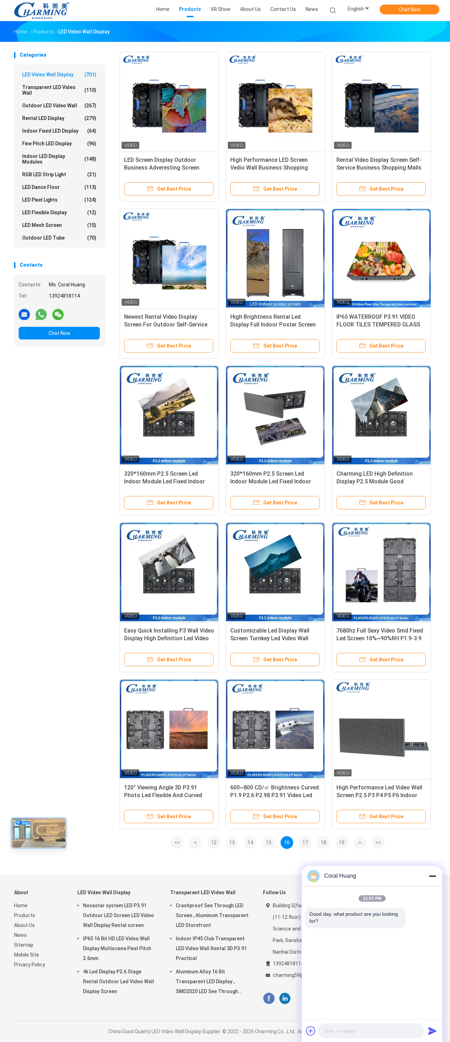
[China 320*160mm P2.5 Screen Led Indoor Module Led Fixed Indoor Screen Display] (169, 415)
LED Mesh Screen (59, 225)
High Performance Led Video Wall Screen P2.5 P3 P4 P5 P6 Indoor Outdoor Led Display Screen (379, 795)
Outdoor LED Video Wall (59, 105)
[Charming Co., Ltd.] (41, 10)
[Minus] (432, 876)
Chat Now (409, 9)
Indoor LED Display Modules (59, 159)
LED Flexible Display (59, 212)
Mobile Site (26, 955)
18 (323, 842)
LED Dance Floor (59, 187)
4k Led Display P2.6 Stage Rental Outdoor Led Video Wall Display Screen (118, 981)
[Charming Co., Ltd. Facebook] (269, 998)
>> (378, 842)
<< (177, 842)
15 (268, 842)
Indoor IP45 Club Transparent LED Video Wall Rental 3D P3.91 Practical (211, 948)
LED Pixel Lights (59, 200)
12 (214, 842)
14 (250, 842)
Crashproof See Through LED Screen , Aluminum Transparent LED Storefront (212, 915)
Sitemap (23, 945)
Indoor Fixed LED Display (59, 131)
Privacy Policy (29, 964)
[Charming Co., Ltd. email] (24, 314)
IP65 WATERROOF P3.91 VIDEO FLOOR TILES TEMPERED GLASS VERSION (378, 324)
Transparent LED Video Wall (59, 90)
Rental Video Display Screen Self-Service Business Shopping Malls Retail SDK (379, 168)
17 (305, 842)
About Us (24, 925)
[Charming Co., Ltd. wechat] (58, 314)
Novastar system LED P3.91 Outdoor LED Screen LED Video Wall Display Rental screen (118, 915)
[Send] (432, 1030)
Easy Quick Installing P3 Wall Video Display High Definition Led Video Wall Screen (169, 638)
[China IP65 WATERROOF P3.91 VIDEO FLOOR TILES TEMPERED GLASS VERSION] (381, 258)
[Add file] (311, 1030)
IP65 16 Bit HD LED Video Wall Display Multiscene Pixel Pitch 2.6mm (117, 948)
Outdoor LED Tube (59, 238)
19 (342, 842)
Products (24, 915)
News (20, 935)
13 (232, 842)
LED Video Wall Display (59, 74)
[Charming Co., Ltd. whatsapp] (41, 314)
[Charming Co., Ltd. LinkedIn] (285, 998)
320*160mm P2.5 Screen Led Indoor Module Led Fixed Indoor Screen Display (164, 481)
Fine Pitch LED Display (59, 143)
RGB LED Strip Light (59, 174)
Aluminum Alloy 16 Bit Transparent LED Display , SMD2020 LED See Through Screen (207, 982)
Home (20, 905)
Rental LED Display (59, 118)
